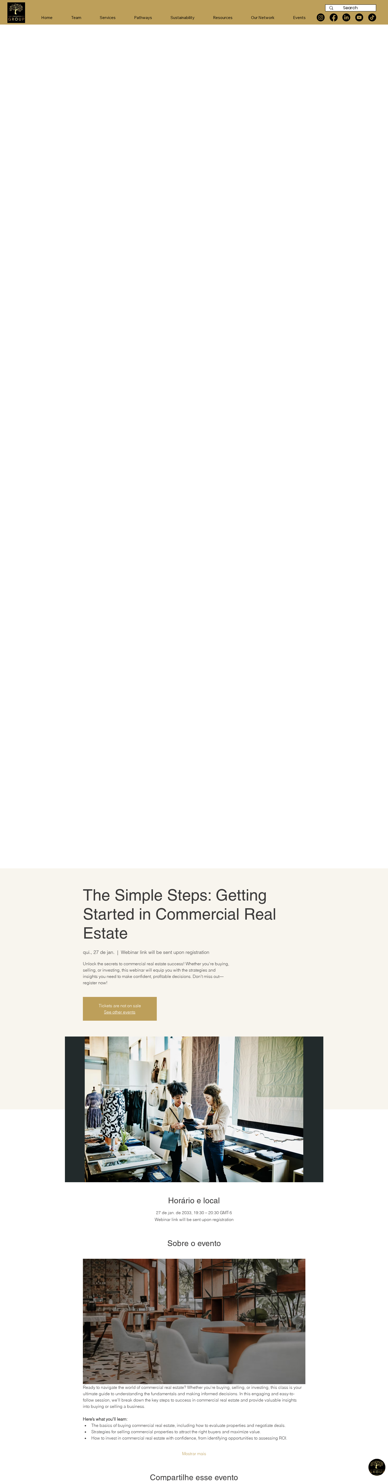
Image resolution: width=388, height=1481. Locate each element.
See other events (119, 1012)
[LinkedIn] (346, 17)
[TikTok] (372, 17)
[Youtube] (359, 17)
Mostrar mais (194, 1453)
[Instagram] (321, 17)
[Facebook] (334, 17)
